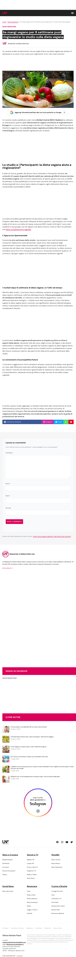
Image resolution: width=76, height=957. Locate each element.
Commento (9, 453)
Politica (4, 874)
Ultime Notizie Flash (9, 678)
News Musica (55, 863)
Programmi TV (31, 871)
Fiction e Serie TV (32, 867)
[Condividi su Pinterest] (71, 422)
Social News (8, 886)
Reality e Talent (32, 874)
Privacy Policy (57, 928)
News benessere (13, 22)
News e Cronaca (10, 854)
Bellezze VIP (30, 860)
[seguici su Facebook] (57, 842)
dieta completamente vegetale (18, 229)
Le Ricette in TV (56, 898)
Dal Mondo (5, 863)
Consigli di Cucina (57, 891)
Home (4, 22)
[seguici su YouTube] (67, 842)
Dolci (53, 895)
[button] (72, 13)
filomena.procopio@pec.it (15, 944)
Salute (29, 906)
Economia (5, 867)
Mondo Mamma (32, 898)
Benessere (32, 886)
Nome (8, 484)
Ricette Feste (55, 910)
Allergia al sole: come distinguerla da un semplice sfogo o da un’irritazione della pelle (35, 776)
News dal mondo (7, 891)
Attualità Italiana (7, 860)
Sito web (8, 508)
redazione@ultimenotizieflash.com (14, 942)
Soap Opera (31, 878)
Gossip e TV (32, 854)
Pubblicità (47, 928)
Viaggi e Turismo (32, 910)
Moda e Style (31, 895)
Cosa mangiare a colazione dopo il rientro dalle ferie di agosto (29, 747)
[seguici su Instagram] (62, 842)
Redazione (29, 928)
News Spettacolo (56, 867)
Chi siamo (5, 928)
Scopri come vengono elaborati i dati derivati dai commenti (52, 536)
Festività (29, 913)
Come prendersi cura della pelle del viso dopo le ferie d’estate (29, 727)
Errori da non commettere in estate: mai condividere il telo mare (29, 757)
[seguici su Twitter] (72, 842)
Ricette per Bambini (57, 913)
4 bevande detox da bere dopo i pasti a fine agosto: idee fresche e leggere (32, 737)
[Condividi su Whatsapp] (66, 422)
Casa (28, 891)
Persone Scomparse (8, 871)
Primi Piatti (54, 902)
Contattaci (38, 928)
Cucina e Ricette (59, 886)
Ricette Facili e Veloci (58, 906)
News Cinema (55, 860)
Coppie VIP (30, 863)
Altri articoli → (7, 568)
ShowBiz (55, 854)
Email (8, 496)
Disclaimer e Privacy (17, 928)
